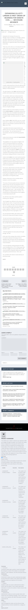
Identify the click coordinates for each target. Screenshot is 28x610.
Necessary (5, 457)
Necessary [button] (3, 456)
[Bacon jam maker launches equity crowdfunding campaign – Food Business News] (14, 311)
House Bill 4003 (21, 137)
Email (11, 352)
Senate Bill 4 (24, 65)
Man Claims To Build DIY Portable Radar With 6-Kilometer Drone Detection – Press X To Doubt (14, 400)
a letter (10, 157)
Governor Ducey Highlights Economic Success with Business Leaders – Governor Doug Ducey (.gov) (12, 415)
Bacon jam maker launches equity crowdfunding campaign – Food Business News (13, 315)
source (4, 259)
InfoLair (10, 24)
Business (11, 26)
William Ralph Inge (7, 377)
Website (20, 352)
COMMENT (3, 337)
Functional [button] (3, 566)
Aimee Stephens (9, 111)
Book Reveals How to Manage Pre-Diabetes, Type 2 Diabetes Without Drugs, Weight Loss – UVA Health (14, 405)
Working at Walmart (7, 413)
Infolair (13, 428)
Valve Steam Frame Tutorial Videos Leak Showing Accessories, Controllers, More (14, 390)
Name (3, 352)
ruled (15, 91)
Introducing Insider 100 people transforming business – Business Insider (13, 307)
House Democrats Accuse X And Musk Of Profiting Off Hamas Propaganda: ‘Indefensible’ (12, 323)
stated (17, 149)
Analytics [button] (3, 581)
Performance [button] (4, 574)
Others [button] (2, 600)
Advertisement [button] (4, 591)
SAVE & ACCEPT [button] (4, 608)
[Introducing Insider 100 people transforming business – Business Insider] (14, 303)
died (11, 120)
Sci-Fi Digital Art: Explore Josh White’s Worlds (13, 386)
